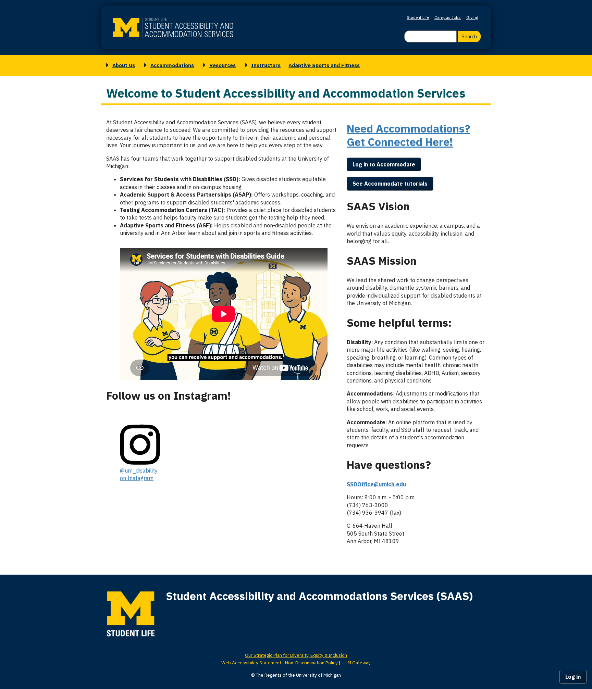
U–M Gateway (356, 663)
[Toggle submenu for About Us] (106, 65)
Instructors (266, 65)
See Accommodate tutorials (390, 183)
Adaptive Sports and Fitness (324, 65)
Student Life (418, 17)
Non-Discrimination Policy (311, 663)
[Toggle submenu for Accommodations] (144, 65)
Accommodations (172, 65)
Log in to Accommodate (384, 164)
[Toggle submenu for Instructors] (245, 65)
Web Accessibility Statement (251, 663)
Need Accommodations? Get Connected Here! (408, 135)
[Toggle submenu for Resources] (203, 65)
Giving (472, 17)
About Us (123, 65)
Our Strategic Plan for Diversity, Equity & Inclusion (296, 655)
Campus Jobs (447, 17)
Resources (222, 65)
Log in (573, 676)
